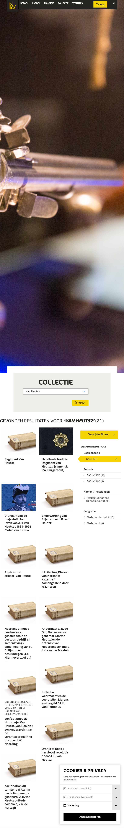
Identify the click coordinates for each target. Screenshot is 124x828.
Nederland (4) (95, 523)
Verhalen (77, 3)
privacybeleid (70, 780)
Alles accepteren (90, 817)
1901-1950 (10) (96, 475)
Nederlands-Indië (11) (100, 517)
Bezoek (24, 3)
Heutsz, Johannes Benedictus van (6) (97, 499)
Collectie (63, 3)
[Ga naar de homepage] (12, 6)
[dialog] (90, 794)
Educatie (49, 3)
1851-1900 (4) (95, 481)
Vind (81, 403)
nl (114, 3)
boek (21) (92, 459)
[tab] (116, 789)
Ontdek (36, 3)
